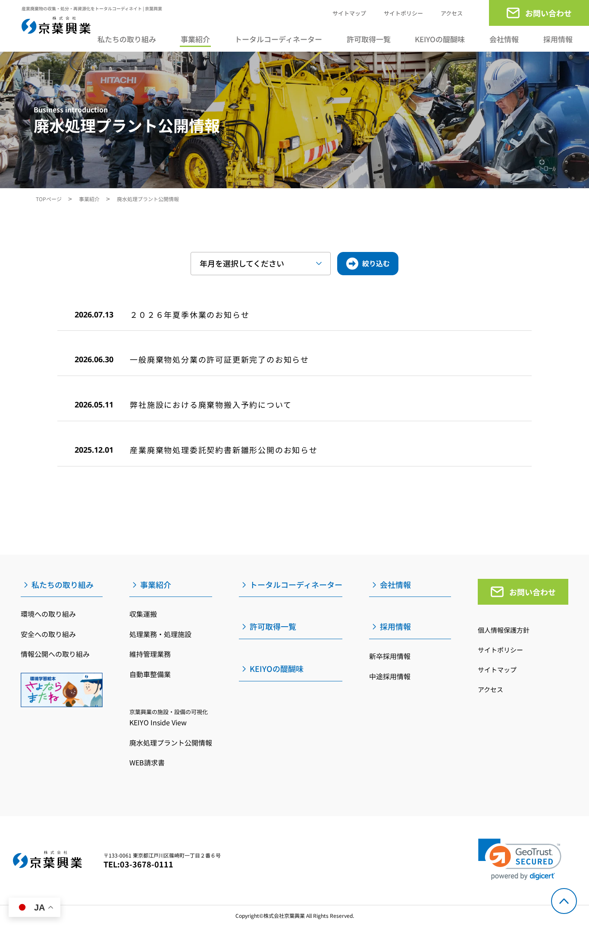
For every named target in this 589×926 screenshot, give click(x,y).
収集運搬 (143, 614)
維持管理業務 (150, 654)
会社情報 (504, 39)
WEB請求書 (147, 762)
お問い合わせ (532, 591)
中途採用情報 (389, 676)
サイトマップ (349, 13)
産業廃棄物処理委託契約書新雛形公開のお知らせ (224, 449)
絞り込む (376, 263)
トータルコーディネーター (278, 39)
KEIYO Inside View (168, 717)
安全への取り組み (48, 634)
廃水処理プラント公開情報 (170, 742)
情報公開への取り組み (55, 654)
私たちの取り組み (126, 39)
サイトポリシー (403, 13)
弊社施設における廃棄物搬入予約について (210, 404)
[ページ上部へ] (564, 901)
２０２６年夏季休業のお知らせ (189, 314)
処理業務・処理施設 (160, 634)
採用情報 (558, 39)
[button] (519, 859)
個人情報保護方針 (503, 629)
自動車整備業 (150, 674)
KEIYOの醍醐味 (440, 39)
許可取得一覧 (369, 39)
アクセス (452, 13)
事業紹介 (195, 39)
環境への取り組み (48, 614)
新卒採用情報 (389, 656)
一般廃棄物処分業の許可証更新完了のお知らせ (219, 359)
